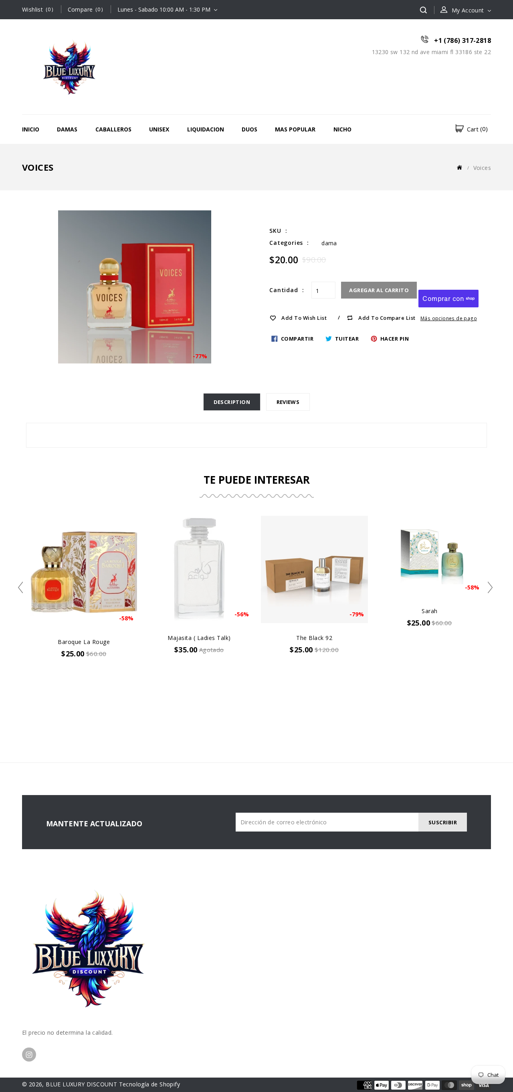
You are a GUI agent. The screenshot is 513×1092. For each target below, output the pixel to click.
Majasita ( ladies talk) (199, 638)
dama (329, 243)
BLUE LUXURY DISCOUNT (81, 1084)
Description (232, 402)
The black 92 (314, 638)
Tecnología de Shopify (149, 1084)
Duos (249, 129)
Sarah (430, 611)
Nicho (342, 129)
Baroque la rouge (84, 642)
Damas (67, 129)
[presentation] (23, 587)
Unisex (159, 129)
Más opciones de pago (448, 318)
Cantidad (283, 290)
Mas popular (295, 129)
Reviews (288, 402)
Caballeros (113, 129)
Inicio (30, 129)
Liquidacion (205, 129)
